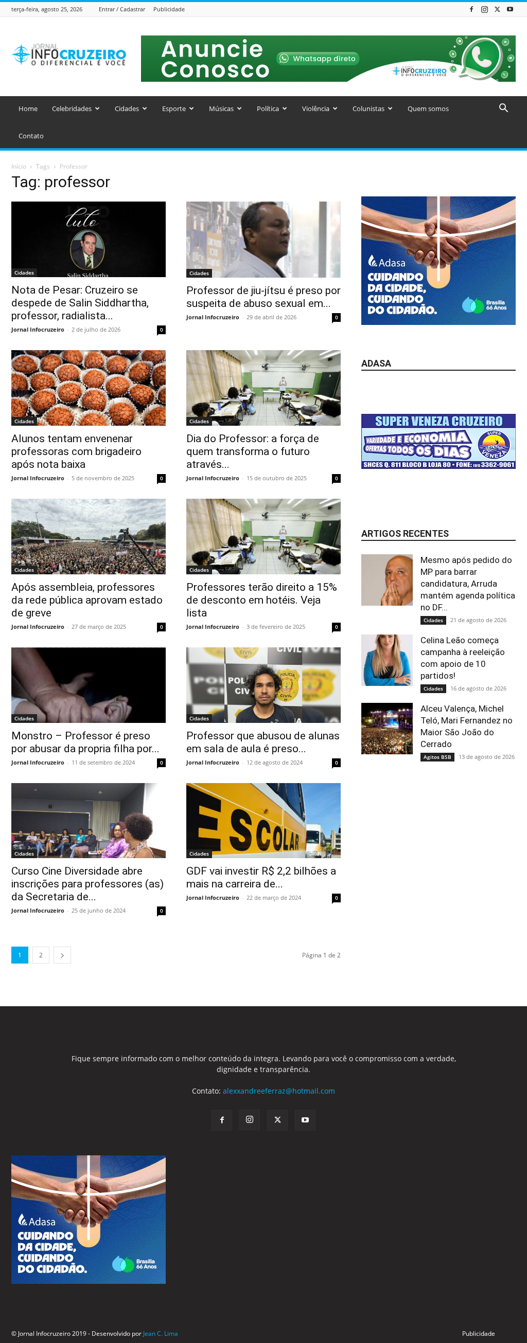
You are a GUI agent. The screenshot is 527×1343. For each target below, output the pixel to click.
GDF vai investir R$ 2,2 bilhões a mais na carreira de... (261, 877)
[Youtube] (510, 9)
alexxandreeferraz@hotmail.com (279, 1091)
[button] (503, 109)
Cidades (127, 108)
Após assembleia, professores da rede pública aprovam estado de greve (87, 600)
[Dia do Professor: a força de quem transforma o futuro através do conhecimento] (263, 388)
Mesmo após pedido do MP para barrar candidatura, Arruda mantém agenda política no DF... (467, 583)
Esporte (174, 108)
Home (28, 108)
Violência (315, 108)
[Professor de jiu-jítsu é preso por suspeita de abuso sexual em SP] (263, 240)
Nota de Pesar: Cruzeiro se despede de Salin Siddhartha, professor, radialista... (80, 303)
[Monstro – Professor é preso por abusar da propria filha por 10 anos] (88, 685)
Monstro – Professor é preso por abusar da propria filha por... (85, 742)
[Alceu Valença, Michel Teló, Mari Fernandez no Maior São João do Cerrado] (387, 728)
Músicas (221, 108)
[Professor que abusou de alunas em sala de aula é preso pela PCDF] (263, 685)
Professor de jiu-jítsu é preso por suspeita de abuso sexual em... (263, 297)
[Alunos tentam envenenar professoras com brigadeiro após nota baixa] (88, 388)
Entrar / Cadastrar (122, 9)
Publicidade (169, 9)
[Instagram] (484, 9)
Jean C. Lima (160, 1333)
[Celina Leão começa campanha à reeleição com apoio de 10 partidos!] (387, 660)
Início (18, 166)
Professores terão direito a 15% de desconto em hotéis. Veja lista (261, 600)
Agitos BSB (437, 756)
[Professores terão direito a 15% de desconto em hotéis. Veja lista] (263, 536)
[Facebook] (471, 9)
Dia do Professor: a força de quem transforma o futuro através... (252, 451)
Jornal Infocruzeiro (37, 329)
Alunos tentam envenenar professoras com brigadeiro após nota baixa (76, 451)
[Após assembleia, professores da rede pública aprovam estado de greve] (88, 536)
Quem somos (428, 108)
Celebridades (72, 108)
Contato (31, 135)
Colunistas (368, 108)
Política (268, 108)
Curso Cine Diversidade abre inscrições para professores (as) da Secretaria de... (87, 884)
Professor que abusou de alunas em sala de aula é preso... (263, 742)
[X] (497, 9)
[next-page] (62, 955)
